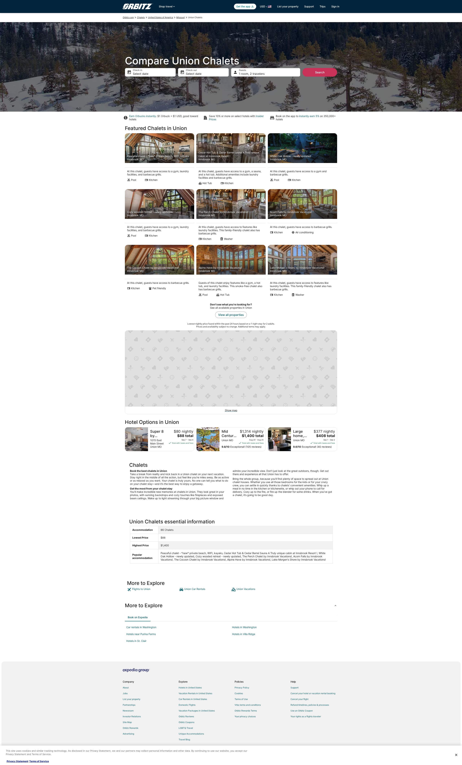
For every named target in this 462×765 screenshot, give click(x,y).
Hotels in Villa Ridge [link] (243, 634)
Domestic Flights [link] (187, 705)
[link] (152, 589)
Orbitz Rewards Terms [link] (246, 710)
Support (309, 6)
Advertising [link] (128, 733)
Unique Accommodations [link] (191, 733)
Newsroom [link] (128, 710)
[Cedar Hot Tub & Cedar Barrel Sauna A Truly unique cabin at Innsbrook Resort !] (231, 160)
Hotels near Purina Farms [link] (141, 634)
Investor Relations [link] (132, 716)
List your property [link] (131, 699)
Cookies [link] (239, 693)
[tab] (138, 617)
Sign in (335, 6)
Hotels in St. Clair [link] (136, 640)
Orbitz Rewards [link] (130, 728)
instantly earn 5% (309, 116)
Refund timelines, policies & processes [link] (310, 705)
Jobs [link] (125, 693)
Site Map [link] (127, 722)
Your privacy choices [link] (245, 716)
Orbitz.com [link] (128, 17)
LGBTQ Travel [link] (186, 728)
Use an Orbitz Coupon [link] (302, 710)
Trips (323, 6)
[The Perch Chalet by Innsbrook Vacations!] (231, 216)
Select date (140, 74)
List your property (287, 6)
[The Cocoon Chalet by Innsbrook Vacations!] (159, 272)
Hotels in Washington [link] (244, 627)
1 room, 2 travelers (252, 74)
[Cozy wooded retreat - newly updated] (159, 216)
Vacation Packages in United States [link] (197, 710)
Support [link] (294, 687)
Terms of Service (39, 761)
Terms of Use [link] (241, 699)
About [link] (126, 687)
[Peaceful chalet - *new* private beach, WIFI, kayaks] (159, 160)
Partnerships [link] (129, 705)
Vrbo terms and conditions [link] (248, 705)
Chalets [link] (141, 17)
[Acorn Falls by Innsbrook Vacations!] (302, 216)
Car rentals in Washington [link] (141, 627)
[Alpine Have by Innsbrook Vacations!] (231, 272)
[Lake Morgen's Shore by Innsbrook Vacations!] (302, 272)
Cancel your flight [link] (299, 699)
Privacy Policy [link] (242, 687)
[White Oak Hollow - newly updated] (302, 160)
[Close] (456, 755)
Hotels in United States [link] (190, 687)
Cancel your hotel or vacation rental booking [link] (313, 693)
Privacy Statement (17, 761)
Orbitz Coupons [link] (186, 722)
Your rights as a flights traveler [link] (306, 716)
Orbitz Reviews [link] (186, 716)
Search (320, 72)
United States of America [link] (160, 17)
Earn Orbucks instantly (142, 116)
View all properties (231, 315)
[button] (231, 605)
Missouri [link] (180, 17)
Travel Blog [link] (184, 739)
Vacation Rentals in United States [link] (195, 693)
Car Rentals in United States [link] (193, 699)
